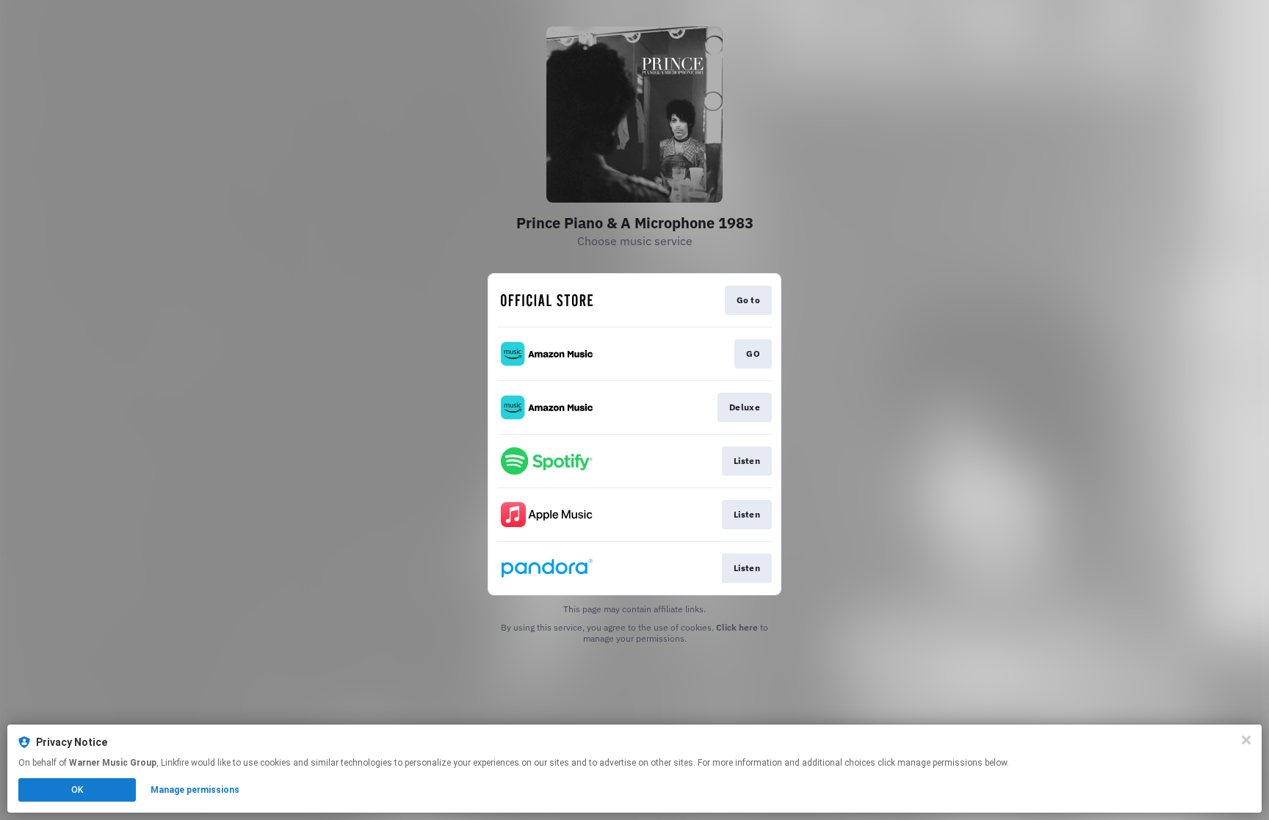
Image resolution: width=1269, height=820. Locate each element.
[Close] (1246, 740)
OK (77, 790)
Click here (737, 627)
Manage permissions (195, 790)
